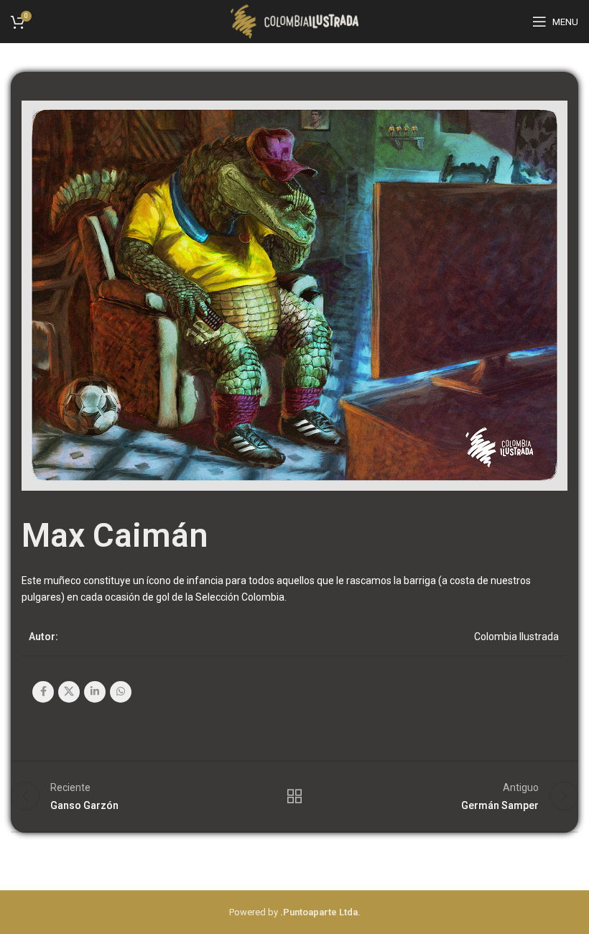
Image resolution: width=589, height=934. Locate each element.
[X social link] (69, 692)
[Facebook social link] (43, 692)
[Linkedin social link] (95, 692)
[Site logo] (295, 21)
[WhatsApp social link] (120, 692)
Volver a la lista (294, 796)
